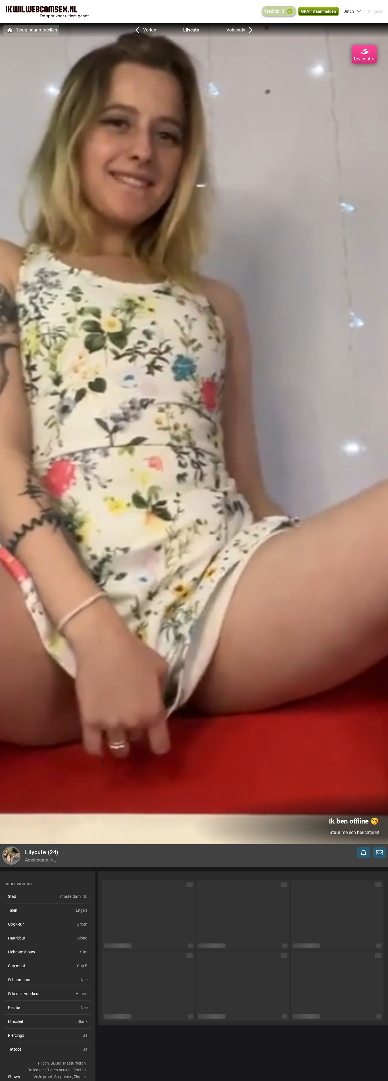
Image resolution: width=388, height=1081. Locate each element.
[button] (352, 11)
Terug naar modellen (36, 30)
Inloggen (375, 11)
